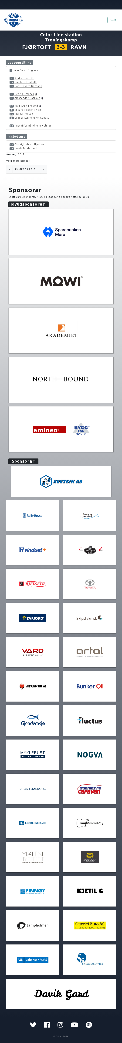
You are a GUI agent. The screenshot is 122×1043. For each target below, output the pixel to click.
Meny (112, 20)
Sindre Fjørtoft (24, 78)
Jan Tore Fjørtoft (25, 82)
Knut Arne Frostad (26, 105)
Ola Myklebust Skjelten (29, 144)
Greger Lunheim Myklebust (31, 117)
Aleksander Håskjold (27, 97)
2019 (21, 154)
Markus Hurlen (23, 113)
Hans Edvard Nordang (28, 86)
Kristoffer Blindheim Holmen (33, 125)
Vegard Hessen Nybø (27, 109)
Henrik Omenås (24, 94)
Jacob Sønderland (25, 148)
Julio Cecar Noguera (26, 70)
